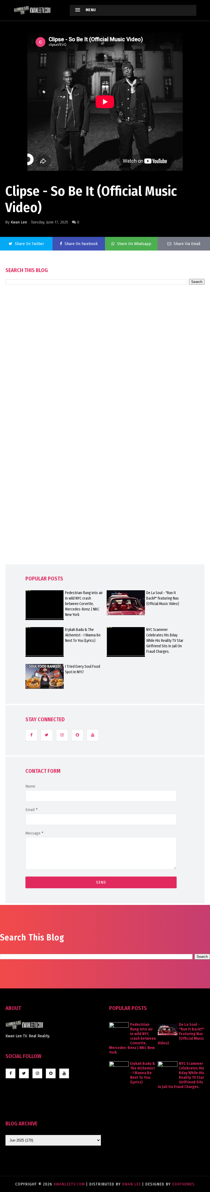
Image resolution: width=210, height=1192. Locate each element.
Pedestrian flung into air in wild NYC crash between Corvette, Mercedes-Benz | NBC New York (84, 604)
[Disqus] (105, 440)
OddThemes (183, 1184)
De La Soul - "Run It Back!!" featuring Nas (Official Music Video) (162, 598)
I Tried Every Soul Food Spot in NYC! (82, 669)
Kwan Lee (19, 222)
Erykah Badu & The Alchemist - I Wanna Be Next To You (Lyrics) (83, 635)
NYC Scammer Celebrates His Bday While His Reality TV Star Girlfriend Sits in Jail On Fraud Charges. (164, 640)
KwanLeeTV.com (70, 1184)
